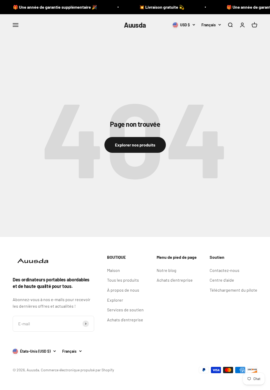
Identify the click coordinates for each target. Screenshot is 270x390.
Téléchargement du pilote (233, 289)
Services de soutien (125, 309)
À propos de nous (123, 289)
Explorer (115, 299)
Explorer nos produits (135, 144)
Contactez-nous (224, 270)
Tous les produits (123, 279)
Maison (113, 270)
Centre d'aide (222, 279)
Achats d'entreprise (125, 319)
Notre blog (166, 270)
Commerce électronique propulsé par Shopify (77, 370)
